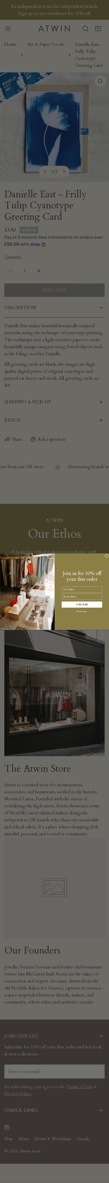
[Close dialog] (106, 555)
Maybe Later (82, 611)
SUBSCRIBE (82, 604)
